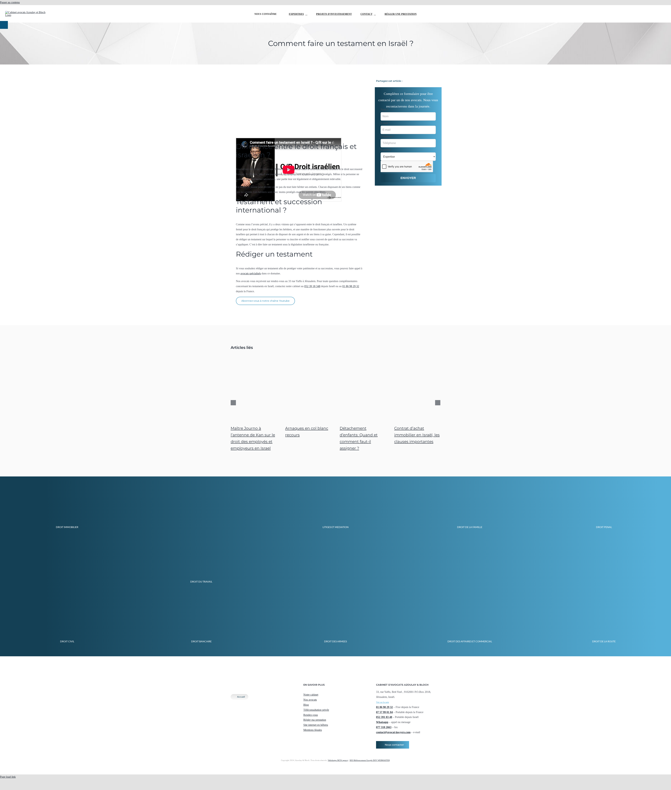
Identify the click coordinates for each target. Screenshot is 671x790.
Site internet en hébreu (315, 724)
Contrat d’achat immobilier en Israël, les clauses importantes (417, 435)
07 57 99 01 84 (384, 712)
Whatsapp (382, 722)
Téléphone (387, 136)
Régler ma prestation (314, 719)
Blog (306, 704)
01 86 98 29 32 (350, 286)
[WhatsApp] (432, 81)
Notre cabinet (310, 694)
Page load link (8, 776)
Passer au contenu (10, 2)
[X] (421, 81)
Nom (384, 109)
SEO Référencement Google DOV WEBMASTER (370, 760)
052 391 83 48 (384, 717)
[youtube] (316, 736)
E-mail (385, 122)
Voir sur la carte (382, 702)
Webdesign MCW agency (338, 760)
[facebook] (304, 736)
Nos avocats (310, 699)
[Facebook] (415, 81)
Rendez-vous (310, 714)
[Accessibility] (4, 25)
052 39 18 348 (621, 8)
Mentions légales (312, 729)
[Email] (437, 81)
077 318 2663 (383, 727)
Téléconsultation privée (316, 709)
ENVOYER (408, 178)
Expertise (386, 149)
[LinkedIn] (426, 81)
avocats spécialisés (250, 273)
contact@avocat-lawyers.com (622, 19)
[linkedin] (321, 736)
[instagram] (310, 736)
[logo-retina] (259, 681)
